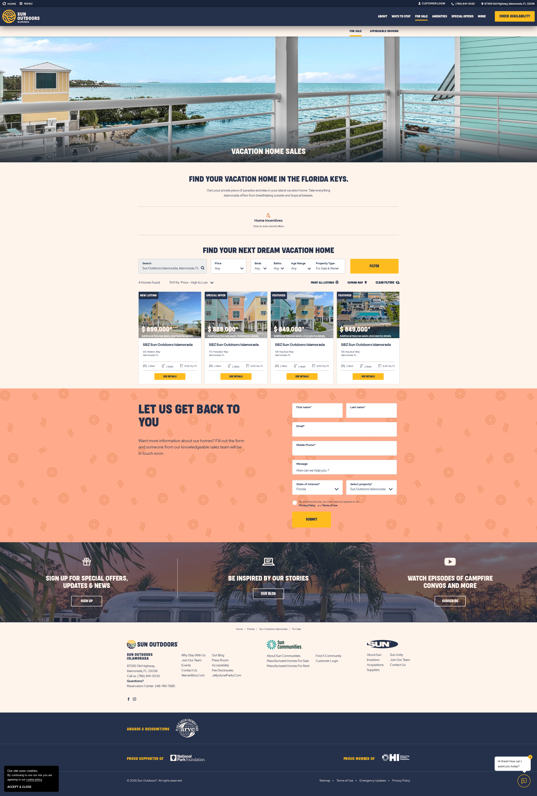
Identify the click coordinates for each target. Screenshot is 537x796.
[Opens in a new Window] (191, 758)
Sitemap (324, 780)
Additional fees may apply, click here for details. (167, 335)
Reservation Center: (140, 686)
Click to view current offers (268, 226)
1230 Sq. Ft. (190, 366)
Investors (373, 660)
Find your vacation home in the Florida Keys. (268, 179)
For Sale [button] (356, 31)
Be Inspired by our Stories (268, 578)
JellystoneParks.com (226, 675)
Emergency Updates (373, 780)
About (382, 16)
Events (186, 665)
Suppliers (373, 670)
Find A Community (328, 656)
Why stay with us (193, 655)
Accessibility (220, 665)
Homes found (149, 282)
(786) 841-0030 (465, 3)
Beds (258, 263)
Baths (277, 263)
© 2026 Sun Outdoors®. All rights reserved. (154, 780)
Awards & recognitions (148, 729)
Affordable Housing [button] (384, 31)
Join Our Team (191, 660)
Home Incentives (268, 220)
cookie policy (34, 779)
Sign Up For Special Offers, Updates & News (87, 582)
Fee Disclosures (222, 670)
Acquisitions (375, 665)
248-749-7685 (165, 686)
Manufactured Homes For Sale (288, 661)
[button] (515, 16)
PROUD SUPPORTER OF (145, 759)
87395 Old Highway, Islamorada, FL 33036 (509, 3)
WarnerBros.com (193, 675)
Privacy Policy (307, 505)
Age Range (298, 263)
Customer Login (433, 3)
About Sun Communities (283, 656)
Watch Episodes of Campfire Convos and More (450, 582)
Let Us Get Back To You (189, 416)
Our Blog (218, 655)
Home (11, 4)
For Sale (421, 16)
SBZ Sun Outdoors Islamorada (168, 344)
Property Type (325, 263)
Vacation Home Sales (268, 151)
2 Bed (151, 366)
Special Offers (462, 16)
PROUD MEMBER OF (359, 759)
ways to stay (401, 16)
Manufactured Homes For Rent (288, 666)
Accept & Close (19, 786)
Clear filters (385, 282)
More (482, 16)
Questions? (135, 681)
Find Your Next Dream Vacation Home (268, 250)
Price (218, 263)
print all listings (322, 282)
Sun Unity (396, 655)
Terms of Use (330, 505)
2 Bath (169, 366)
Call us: (132, 676)
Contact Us (189, 670)
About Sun (374, 655)
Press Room (220, 660)
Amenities (439, 16)
